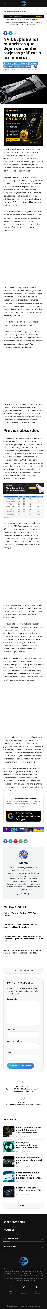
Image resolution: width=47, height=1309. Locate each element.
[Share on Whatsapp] (20, 841)
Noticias (12, 9)
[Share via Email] (26, 841)
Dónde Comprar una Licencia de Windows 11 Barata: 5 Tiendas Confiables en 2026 (23, 951)
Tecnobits (24, 1306)
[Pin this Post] (15, 841)
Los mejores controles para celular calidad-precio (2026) (29, 1160)
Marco (6, 69)
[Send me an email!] (25, 894)
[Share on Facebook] (5, 33)
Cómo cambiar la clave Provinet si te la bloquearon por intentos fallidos (28, 1176)
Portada (5, 9)
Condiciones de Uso (28, 1271)
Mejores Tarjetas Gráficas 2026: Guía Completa (20, 914)
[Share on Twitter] (10, 33)
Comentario (12, 999)
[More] (15, 33)
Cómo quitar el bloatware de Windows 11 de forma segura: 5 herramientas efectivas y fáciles (23, 938)
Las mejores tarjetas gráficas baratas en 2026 (28, 1189)
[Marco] (23, 854)
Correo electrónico (15, 1041)
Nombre (11, 1029)
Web (9, 1052)
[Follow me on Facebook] (21, 894)
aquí (37, 25)
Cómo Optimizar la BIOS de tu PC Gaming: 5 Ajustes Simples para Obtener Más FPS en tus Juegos (28, 1132)
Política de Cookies (19, 1274)
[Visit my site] (28, 894)
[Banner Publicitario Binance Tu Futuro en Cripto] (23, 126)
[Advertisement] (23, 259)
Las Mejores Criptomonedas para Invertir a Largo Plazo (27, 1145)
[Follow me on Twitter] (17, 894)
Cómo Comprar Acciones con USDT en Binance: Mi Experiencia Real (20, 925)
